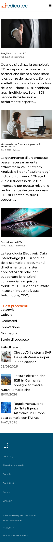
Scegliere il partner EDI (14, 53)
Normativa (18, 57)
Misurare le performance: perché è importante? (20, 145)
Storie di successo (15, 339)
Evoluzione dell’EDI (11, 242)
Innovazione (10, 327)
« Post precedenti (14, 306)
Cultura (16, 150)
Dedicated (9, 321)
